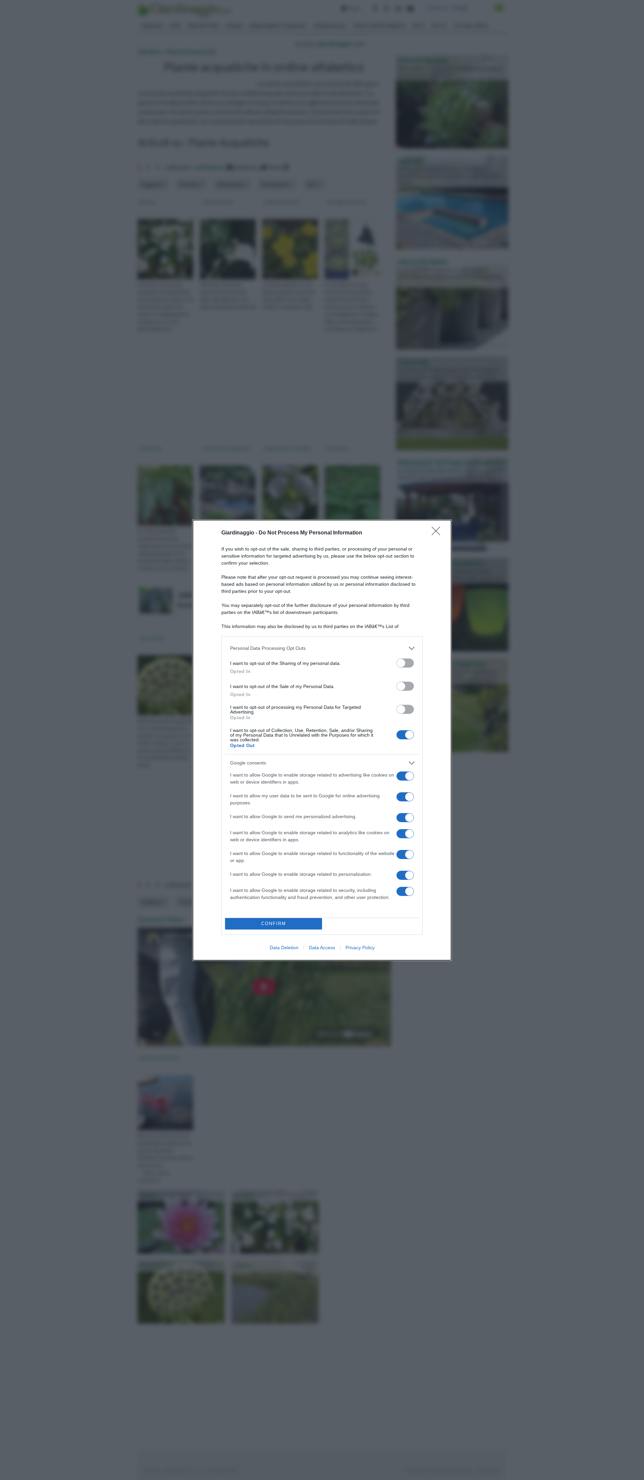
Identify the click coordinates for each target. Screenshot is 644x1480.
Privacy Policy (360, 947)
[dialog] (322, 740)
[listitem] (322, 648)
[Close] (438, 533)
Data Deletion (284, 947)
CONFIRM (273, 923)
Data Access (322, 947)
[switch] (405, 663)
